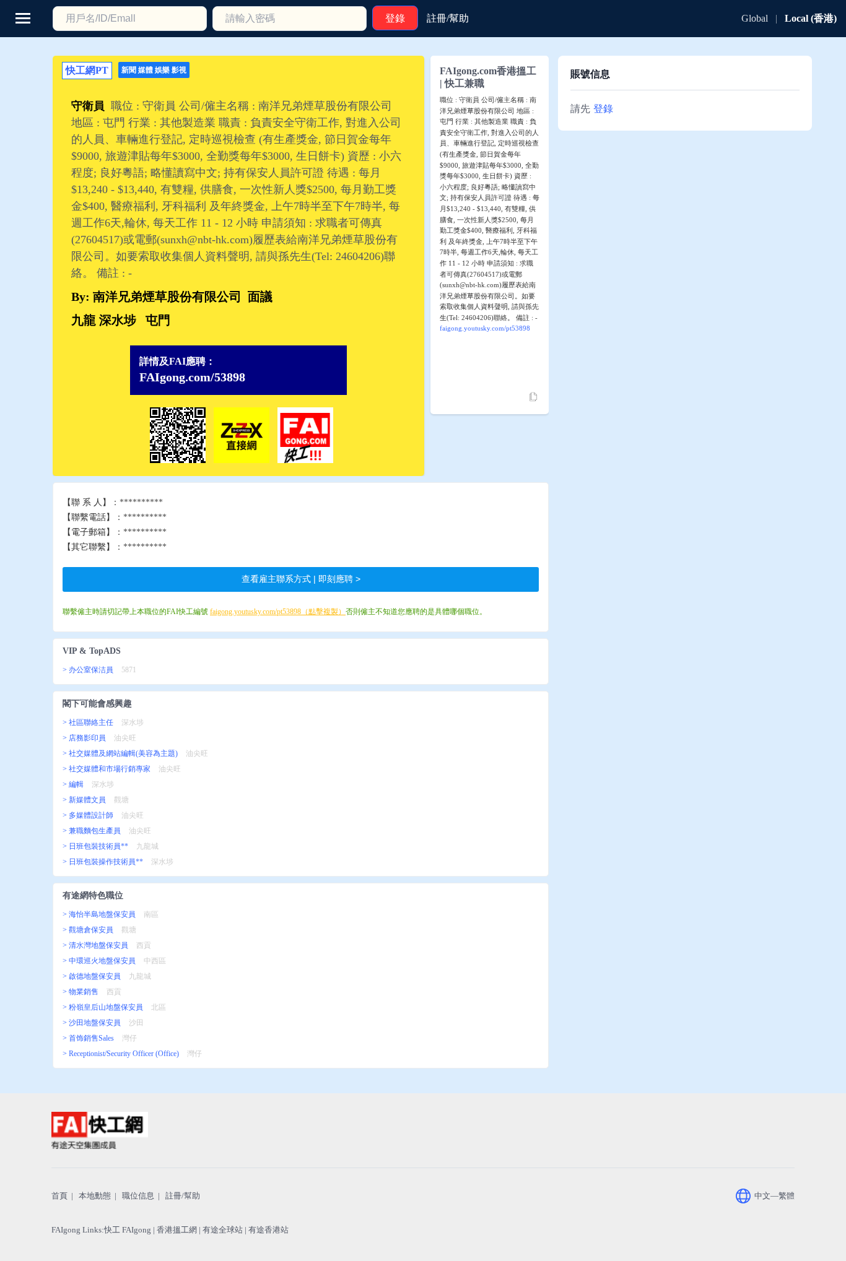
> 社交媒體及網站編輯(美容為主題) (120, 753)
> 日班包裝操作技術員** (103, 861)
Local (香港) (811, 18)
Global (754, 18)
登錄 (603, 108)
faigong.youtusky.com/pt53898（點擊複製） (278, 611)
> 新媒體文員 (84, 799)
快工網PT (87, 70)
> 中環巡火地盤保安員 (99, 960)
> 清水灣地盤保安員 (95, 945)
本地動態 (95, 1195)
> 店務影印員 (84, 738)
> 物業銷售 (80, 991)
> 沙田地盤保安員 (92, 1022)
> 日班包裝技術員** (95, 846)
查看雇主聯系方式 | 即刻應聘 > (301, 579)
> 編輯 (73, 784)
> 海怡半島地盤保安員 (99, 914)
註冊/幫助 (182, 1195)
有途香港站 (268, 1229)
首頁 (59, 1195)
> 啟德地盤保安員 (92, 976)
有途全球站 (223, 1229)
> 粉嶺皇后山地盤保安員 (103, 1007)
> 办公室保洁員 (88, 669)
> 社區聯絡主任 (88, 722)
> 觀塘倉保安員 (88, 929)
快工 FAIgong (127, 1229)
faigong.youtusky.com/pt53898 (485, 328)
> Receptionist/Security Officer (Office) (121, 1053)
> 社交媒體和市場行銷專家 (106, 769)
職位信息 (138, 1195)
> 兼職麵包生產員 (92, 830)
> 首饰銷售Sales (88, 1038)
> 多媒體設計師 (88, 815)
